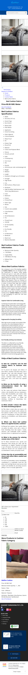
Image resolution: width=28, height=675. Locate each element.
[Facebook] (2, 610)
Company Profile (6, 617)
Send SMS (15, 658)
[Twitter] (5, 610)
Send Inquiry (6, 89)
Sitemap (4, 623)
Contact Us (5, 621)
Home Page (5, 615)
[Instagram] (7, 610)
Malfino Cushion (7, 580)
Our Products (5, 619)
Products (7, 95)
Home (6, 93)
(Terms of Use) (16, 665)
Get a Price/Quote (6, 107)
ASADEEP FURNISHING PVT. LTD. (15, 7)
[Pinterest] (10, 610)
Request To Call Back (7, 91)
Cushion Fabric (9, 97)
